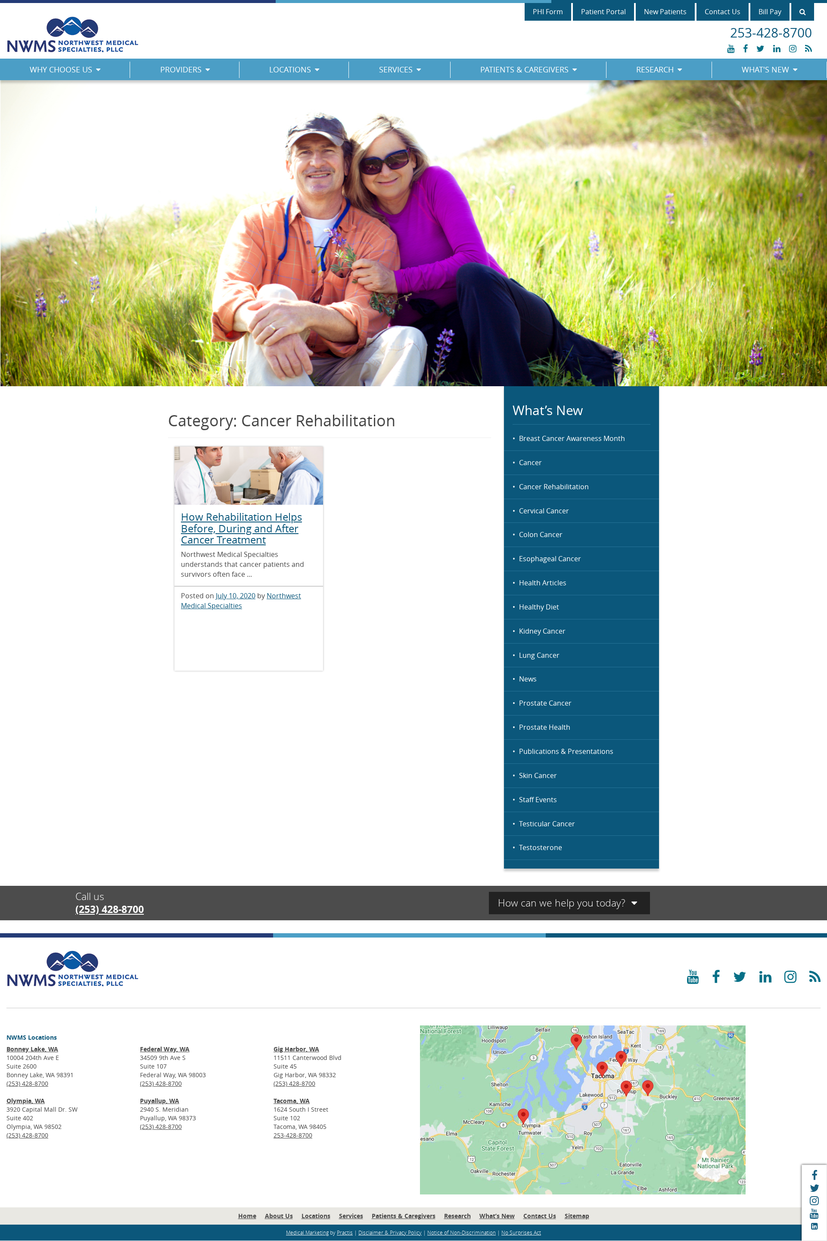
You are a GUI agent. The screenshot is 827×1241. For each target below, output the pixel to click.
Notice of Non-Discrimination (461, 1232)
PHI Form (548, 11)
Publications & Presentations (566, 751)
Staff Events (538, 799)
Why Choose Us (61, 69)
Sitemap (577, 1216)
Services (396, 69)
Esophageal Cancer (550, 558)
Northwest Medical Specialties (241, 600)
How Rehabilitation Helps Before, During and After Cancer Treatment (241, 528)
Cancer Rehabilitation (554, 486)
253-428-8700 (293, 1135)
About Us (279, 1216)
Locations (290, 69)
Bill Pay (770, 11)
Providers (181, 69)
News (528, 679)
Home (247, 1216)
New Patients (665, 11)
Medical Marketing (307, 1232)
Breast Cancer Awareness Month (572, 438)
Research (655, 69)
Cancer (530, 462)
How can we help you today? (563, 903)
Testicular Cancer (547, 823)
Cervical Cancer (544, 511)
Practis (345, 1232)
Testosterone (540, 847)
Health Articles (542, 583)
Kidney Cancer (542, 631)
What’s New (497, 1216)
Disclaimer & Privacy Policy (390, 1232)
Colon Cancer (541, 534)
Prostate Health (544, 727)
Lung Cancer (539, 655)
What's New (765, 69)
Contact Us (722, 11)
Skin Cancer (538, 775)
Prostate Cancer (545, 703)
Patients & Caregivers (524, 69)
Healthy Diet (539, 607)
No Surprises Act (521, 1232)
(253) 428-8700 (109, 909)
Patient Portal (603, 11)
